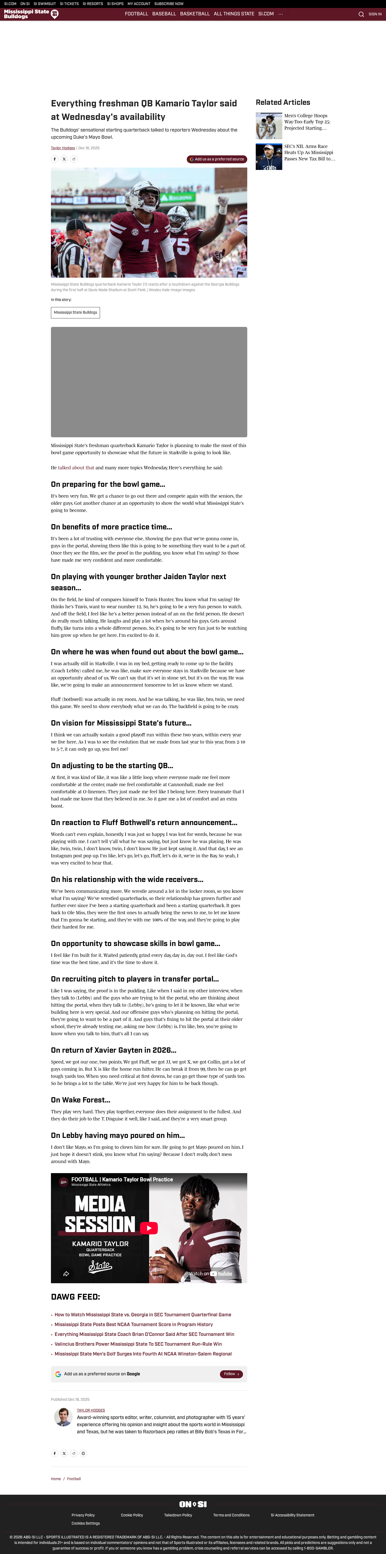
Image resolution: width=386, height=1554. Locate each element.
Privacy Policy (83, 1515)
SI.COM (10, 4)
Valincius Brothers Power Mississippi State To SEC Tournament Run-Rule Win (138, 1344)
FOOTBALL (136, 14)
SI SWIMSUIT (45, 4)
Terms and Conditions (231, 1515)
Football (74, 1479)
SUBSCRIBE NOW (169, 4)
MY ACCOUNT (139, 4)
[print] (83, 1453)
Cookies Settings (86, 1524)
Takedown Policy (178, 1515)
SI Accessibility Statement (292, 1515)
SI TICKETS (69, 4)
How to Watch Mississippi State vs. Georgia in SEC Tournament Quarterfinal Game (143, 1315)
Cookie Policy (132, 1515)
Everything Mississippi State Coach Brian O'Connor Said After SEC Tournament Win (144, 1334)
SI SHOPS (115, 4)
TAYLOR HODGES (91, 1411)
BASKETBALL (195, 14)
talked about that (76, 467)
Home (56, 1479)
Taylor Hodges (63, 148)
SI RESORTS (93, 4)
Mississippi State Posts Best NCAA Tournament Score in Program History (134, 1325)
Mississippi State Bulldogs (75, 313)
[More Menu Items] (281, 14)
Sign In (375, 14)
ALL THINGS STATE (234, 14)
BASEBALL (164, 14)
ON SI (25, 4)
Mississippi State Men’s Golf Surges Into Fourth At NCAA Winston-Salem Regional (143, 1354)
